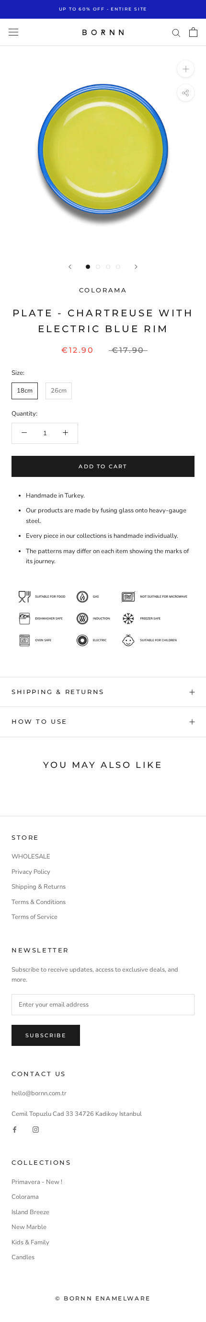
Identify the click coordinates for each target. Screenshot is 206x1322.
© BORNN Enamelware (102, 1298)
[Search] (176, 32)
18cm (25, 390)
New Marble (28, 1227)
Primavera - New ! (36, 1182)
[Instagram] (36, 1130)
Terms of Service (34, 917)
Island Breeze (30, 1212)
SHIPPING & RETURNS (57, 692)
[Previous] (70, 267)
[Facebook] (14, 1130)
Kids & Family (30, 1242)
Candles (22, 1257)
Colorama (103, 290)
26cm (59, 390)
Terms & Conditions (38, 902)
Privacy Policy (30, 872)
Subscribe (45, 1035)
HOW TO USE (39, 721)
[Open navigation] (13, 32)
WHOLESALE (30, 856)
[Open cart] (193, 32)
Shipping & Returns (38, 886)
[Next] (136, 267)
